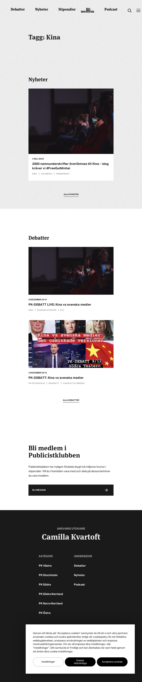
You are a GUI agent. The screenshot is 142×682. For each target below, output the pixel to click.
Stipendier (67, 9)
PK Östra (44, 613)
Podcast (110, 9)
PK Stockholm (48, 575)
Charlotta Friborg (73, 383)
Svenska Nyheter (46, 310)
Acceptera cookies (112, 662)
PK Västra (45, 565)
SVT (62, 310)
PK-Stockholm (36, 383)
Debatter (18, 9)
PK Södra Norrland (51, 594)
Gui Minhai (46, 174)
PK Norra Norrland (50, 603)
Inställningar (48, 662)
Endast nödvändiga (80, 662)
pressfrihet (63, 174)
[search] (129, 11)
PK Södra (45, 584)
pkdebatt (53, 383)
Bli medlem (87, 10)
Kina (34, 174)
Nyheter (41, 9)
